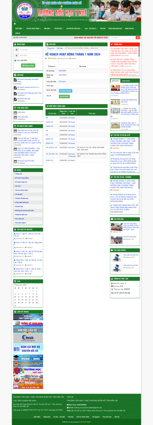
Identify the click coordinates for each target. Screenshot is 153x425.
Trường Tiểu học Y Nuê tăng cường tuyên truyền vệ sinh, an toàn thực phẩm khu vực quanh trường (27, 140)
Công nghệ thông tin (22, 202)
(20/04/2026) (132, 74)
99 (23, 273)
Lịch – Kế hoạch (90, 28)
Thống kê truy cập (121, 279)
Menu (19, 170)
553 (133, 267)
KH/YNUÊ (62, 71)
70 (23, 247)
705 (133, 239)
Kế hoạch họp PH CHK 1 (26, 161)
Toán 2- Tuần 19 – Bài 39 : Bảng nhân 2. (28, 244)
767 (120, 232)
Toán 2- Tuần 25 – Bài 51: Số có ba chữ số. (27, 235)
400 (67, 58)
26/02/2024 (53, 58)
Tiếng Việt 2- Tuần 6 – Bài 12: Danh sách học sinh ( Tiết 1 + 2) (27, 270)
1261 (133, 257)
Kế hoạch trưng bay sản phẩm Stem (27, 80)
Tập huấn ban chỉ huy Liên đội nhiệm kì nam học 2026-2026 (28, 131)
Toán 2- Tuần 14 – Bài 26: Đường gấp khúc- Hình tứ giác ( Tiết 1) (28, 252)
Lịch (18, 281)
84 (23, 265)
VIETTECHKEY (85, 422)
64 (47, 118)
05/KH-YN (49, 143)
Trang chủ (50, 48)
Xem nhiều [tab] (126, 81)
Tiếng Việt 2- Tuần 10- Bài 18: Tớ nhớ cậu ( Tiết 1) (28, 261)
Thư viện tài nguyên (24, 229)
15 (33, 297)
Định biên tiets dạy (23, 99)
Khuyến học (19, 206)
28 (47, 130)
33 (47, 135)
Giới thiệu (18, 28)
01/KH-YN (49, 160)
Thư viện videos (20, 223)
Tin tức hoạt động (33, 28)
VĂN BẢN (52, 44)
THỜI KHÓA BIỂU (22, 108)
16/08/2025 (116, 148)
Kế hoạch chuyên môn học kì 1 (28, 87)
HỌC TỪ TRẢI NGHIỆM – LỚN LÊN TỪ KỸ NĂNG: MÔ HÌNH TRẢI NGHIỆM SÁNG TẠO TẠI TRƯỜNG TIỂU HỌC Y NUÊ (27, 152)
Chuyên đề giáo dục (73, 28)
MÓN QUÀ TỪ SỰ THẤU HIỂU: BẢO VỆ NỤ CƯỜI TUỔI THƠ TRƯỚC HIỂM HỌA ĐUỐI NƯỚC (125, 72)
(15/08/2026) (124, 104)
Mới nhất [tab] (115, 81)
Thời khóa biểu (23, 117)
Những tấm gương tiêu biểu (24, 210)
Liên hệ (17, 33)
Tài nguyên (58, 28)
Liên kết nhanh (22, 312)
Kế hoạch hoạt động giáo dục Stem (29, 93)
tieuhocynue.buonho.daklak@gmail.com (88, 408)
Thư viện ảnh (19, 219)
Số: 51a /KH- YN (52, 154)
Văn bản (47, 28)
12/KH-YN (49, 122)
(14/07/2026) (124, 129)
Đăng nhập (21, 44)
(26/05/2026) (125, 55)
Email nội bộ (129, 28)
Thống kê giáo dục (21, 214)
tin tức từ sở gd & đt (122, 135)
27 (26, 303)
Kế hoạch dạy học (21, 182)
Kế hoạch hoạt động (25, 126)
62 (23, 256)
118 (23, 238)
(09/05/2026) (128, 66)
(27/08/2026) (114, 95)
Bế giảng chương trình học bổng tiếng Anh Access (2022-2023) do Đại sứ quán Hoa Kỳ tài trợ (123, 161)
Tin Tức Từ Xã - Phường (122, 177)
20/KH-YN (49, 126)
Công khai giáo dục (115, 28)
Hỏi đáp (102, 28)
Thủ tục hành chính (21, 190)
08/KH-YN (49, 139)
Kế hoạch (62, 81)
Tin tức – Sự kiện (59, 417)
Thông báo (72, 156)
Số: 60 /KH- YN (51, 147)
